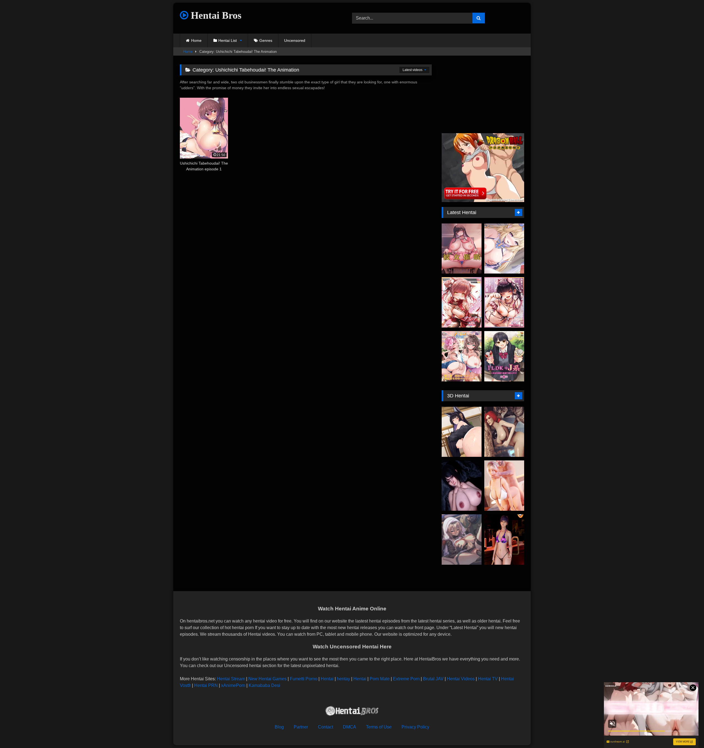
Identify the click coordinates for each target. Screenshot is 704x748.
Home (196, 40)
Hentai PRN (206, 685)
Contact (325, 727)
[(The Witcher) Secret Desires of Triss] (504, 432)
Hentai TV (488, 678)
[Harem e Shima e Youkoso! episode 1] (462, 356)
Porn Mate (380, 678)
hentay (343, 678)
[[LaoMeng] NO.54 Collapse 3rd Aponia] (462, 539)
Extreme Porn (406, 678)
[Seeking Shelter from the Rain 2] (462, 485)
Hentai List (227, 40)
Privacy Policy (415, 727)
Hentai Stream (231, 678)
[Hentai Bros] (352, 711)
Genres (265, 40)
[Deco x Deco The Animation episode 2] (462, 302)
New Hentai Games (267, 678)
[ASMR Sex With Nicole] (504, 248)
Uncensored (294, 40)
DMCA (349, 727)
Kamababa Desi (264, 685)
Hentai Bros (214, 15)
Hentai (327, 678)
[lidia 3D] (504, 485)
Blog (279, 727)
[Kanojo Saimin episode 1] (462, 248)
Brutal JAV (433, 678)
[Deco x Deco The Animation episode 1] (504, 302)
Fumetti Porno (303, 678)
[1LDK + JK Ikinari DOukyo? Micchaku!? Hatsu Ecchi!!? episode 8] (504, 356)
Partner (301, 727)
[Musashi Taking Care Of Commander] (462, 432)
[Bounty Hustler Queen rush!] (504, 539)
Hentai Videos (461, 678)
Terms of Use (379, 727)
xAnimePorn (233, 685)
